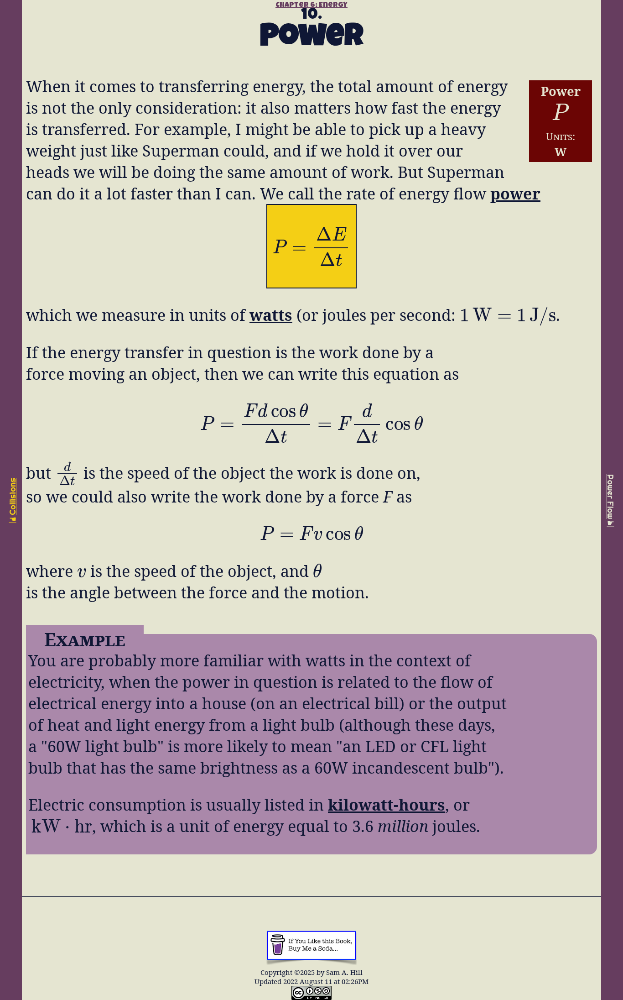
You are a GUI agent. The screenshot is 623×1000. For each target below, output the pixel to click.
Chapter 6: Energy (311, 5)
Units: (560, 136)
